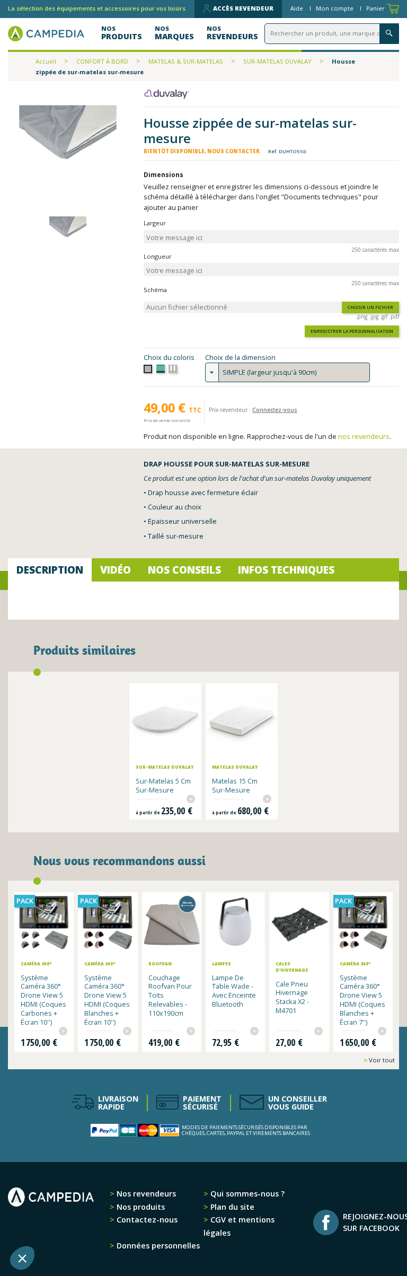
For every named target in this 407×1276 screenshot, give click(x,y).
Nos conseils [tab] (184, 569)
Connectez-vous (274, 409)
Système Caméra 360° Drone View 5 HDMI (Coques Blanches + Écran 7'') (362, 1000)
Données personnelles (157, 1245)
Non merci (47, 1222)
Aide (297, 8)
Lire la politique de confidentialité (69, 1188)
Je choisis (121, 1222)
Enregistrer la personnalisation (352, 331)
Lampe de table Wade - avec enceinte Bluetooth (234, 991)
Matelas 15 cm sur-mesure (235, 785)
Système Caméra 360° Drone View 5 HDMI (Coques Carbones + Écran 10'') (43, 1000)
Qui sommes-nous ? (246, 1194)
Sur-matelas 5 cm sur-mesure (163, 785)
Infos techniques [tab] (286, 569)
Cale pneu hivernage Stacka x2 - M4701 (292, 997)
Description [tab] (49, 569)
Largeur (155, 223)
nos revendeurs (364, 436)
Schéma (155, 290)
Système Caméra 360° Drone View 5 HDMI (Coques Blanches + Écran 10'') (107, 1000)
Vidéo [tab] (115, 569)
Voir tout (381, 1060)
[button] (22, 1258)
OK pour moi (196, 1222)
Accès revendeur (243, 8)
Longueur (158, 256)
